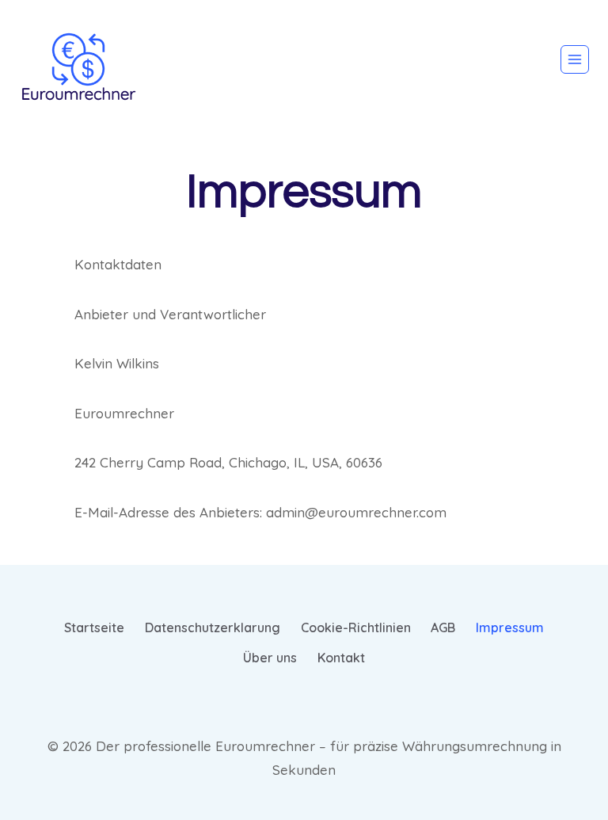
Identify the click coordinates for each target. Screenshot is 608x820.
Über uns (270, 658)
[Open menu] (574, 59)
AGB (443, 627)
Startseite (94, 627)
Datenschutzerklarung (212, 627)
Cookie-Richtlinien (356, 627)
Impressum (510, 627)
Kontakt (341, 658)
